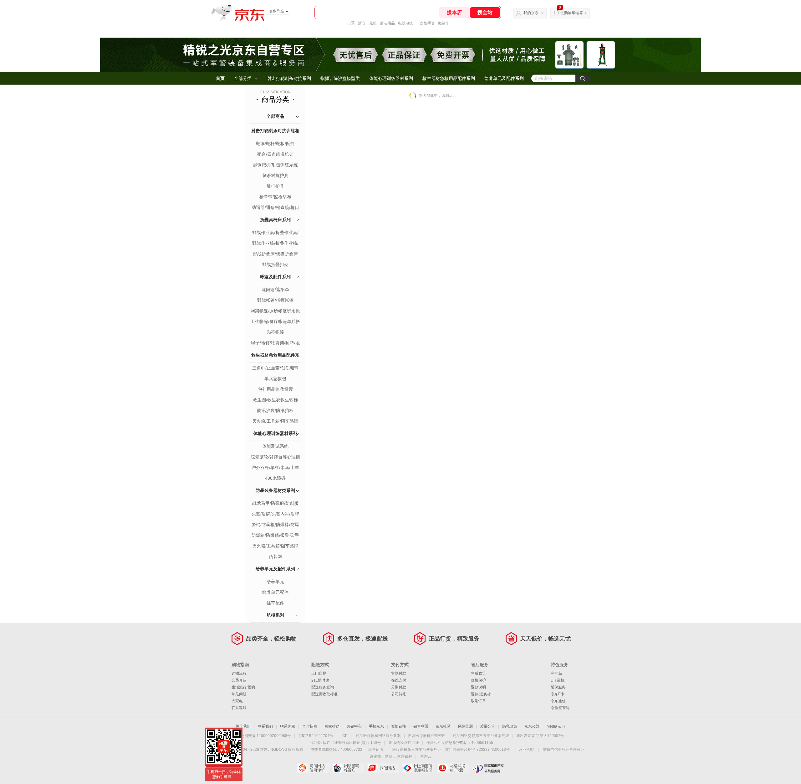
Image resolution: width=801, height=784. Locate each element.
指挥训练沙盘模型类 (340, 78)
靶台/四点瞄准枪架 (275, 154)
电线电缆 (405, 23)
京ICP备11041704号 (315, 736)
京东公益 (531, 726)
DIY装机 (557, 680)
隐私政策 (509, 726)
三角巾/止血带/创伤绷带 (275, 367)
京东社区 (443, 726)
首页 (220, 78)
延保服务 (558, 687)
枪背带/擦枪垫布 (275, 196)
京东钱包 (404, 756)
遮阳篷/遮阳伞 (275, 289)
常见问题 (239, 694)
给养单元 (275, 581)
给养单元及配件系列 (504, 78)
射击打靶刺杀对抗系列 (289, 78)
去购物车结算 (571, 13)
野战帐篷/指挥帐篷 (275, 300)
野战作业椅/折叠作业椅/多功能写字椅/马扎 (275, 244)
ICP (344, 736)
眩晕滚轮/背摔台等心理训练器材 (275, 457)
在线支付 (398, 680)
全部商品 (275, 116)
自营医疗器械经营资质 (427, 736)
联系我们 (265, 726)
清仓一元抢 (367, 23)
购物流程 (239, 673)
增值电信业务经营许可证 (563, 749)
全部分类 (243, 78)
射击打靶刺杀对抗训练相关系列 (275, 137)
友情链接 (398, 726)
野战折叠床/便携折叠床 (275, 253)
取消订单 (478, 701)
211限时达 (320, 680)
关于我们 (243, 726)
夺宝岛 (556, 673)
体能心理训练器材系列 (391, 78)
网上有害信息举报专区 (418, 768)
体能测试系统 (275, 446)
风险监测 (465, 726)
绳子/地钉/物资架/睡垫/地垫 (275, 343)
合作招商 (309, 726)
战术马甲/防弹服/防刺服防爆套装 (275, 504)
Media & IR (556, 726)
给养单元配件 (275, 592)
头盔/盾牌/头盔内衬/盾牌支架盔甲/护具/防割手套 (275, 514)
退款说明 (478, 687)
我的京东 (530, 13)
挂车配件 (275, 602)
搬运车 (443, 23)
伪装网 (275, 556)
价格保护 (478, 680)
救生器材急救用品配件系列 (448, 78)
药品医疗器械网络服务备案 (378, 736)
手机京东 (376, 726)
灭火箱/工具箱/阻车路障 (275, 421)
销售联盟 (420, 726)
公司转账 (398, 694)
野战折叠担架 (275, 264)
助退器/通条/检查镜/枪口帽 (275, 208)
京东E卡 (557, 694)
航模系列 (275, 615)
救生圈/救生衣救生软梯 (275, 399)
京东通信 (558, 701)
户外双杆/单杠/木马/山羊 (275, 467)
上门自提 (318, 673)
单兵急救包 (275, 378)
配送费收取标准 (324, 694)
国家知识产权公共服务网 (488, 768)
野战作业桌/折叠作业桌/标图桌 (275, 233)
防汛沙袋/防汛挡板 (275, 410)
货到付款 (398, 673)
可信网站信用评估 (313, 768)
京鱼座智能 (560, 708)
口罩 (351, 23)
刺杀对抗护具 (275, 175)
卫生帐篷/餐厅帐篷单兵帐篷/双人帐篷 (275, 322)
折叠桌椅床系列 (275, 219)
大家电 (237, 701)
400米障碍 (275, 478)
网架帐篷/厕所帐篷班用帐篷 (275, 311)
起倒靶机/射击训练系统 (275, 164)
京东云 (425, 756)
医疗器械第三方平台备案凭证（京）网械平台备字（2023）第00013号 (451, 749)
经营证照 (375, 749)
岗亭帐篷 (275, 332)
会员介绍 (239, 680)
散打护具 (275, 186)
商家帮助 (331, 726)
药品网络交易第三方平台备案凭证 (481, 736)
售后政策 (478, 673)
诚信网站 (383, 768)
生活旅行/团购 (243, 687)
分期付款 (398, 687)
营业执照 (526, 749)
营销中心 (354, 726)
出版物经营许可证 (404, 742)
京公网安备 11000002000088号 (264, 736)
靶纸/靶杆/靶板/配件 (275, 143)
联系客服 (239, 708)
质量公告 (487, 726)
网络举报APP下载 (453, 768)
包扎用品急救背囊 (275, 389)
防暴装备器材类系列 (275, 490)
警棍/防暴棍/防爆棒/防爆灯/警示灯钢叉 (275, 525)
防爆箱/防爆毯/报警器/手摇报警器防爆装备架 (275, 536)
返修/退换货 (481, 694)
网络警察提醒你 (348, 768)
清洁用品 (387, 23)
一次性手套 (425, 23)
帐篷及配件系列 (275, 276)
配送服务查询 (322, 687)
